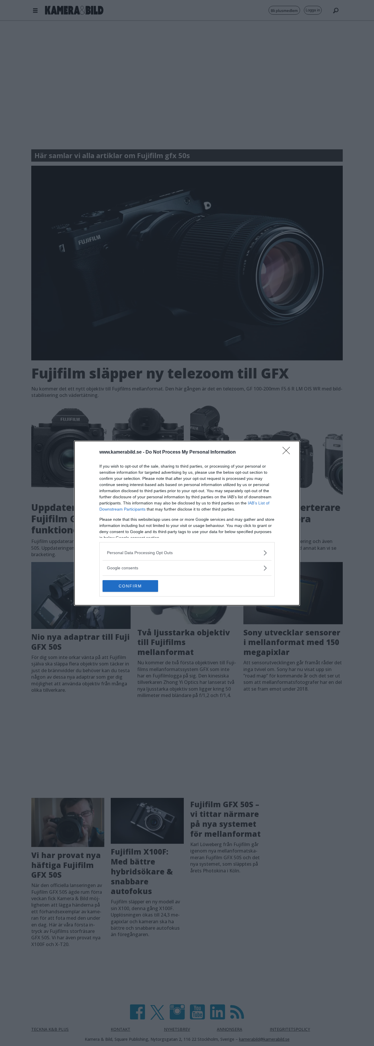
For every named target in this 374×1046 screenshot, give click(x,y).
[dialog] (187, 523)
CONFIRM (130, 586)
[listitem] (187, 553)
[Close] (288, 452)
